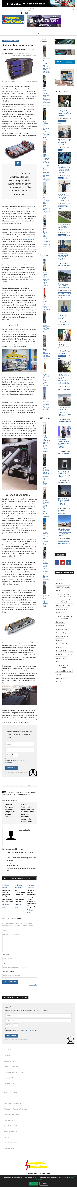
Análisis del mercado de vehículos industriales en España (64, 226)
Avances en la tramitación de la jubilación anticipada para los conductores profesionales (64, 112)
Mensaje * (6, 930)
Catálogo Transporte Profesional (14, 1103)
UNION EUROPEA (62, 510)
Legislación (66, 633)
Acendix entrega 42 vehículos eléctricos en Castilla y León (46, 538)
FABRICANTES (61, 235)
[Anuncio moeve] (65, 62)
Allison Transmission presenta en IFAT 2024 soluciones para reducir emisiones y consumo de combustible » (27, 812)
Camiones (20, 792)
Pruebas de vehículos (11, 1067)
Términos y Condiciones (28, 1030)
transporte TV (8, 1078)
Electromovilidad (30, 792)
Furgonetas (60, 626)
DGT (69, 605)
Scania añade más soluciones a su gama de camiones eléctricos (64, 474)
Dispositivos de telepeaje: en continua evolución (47, 405)
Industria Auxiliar (61, 629)
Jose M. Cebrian (9, 53)
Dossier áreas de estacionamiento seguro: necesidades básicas (48, 353)
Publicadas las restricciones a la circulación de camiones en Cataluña (63, 256)
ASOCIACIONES (62, 206)
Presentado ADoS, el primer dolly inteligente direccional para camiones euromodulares (7, 896)
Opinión (69, 654)
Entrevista (61, 324)
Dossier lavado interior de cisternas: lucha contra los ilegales (46, 279)
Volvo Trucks (60, 682)
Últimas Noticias (9, 1061)
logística (59, 640)
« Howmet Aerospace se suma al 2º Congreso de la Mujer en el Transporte (10, 810)
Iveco (58, 633)
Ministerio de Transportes (64, 651)
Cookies (6, 1137)
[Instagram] (68, 562)
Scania (58, 662)
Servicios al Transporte (63, 671)
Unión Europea (61, 678)
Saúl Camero (66, 178)
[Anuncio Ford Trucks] (38, 3)
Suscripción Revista (10, 1120)
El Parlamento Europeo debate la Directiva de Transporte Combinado (63, 501)
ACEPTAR (33, 1183)
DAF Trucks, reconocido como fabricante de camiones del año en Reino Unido (46, 475)
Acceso (22, 10)
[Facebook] (57, 562)
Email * (5, 963)
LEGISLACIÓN (61, 121)
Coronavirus (60, 605)
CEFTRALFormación (63, 587)
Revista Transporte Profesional (13, 1072)
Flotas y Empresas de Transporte (64, 617)
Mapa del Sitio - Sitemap (11, 1143)
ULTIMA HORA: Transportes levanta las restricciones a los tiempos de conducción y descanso (64, 444)
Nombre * (6, 955)
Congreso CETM (9, 1083)
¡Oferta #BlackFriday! (10, 1092)
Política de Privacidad (11, 1131)
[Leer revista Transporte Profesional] (65, 77)
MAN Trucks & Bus (62, 644)
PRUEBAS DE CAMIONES (64, 293)
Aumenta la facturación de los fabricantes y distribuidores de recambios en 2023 (64, 197)
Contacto (28, 10)
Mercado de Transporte (11, 1050)
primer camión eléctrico (26, 239)
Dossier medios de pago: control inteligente (46, 305)
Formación (59, 622)
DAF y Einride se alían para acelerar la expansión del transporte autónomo (46, 237)
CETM (59, 150)
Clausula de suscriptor (11, 1126)
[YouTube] (62, 562)
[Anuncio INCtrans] (51, 21)
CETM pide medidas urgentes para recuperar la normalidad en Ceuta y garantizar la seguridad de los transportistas (32, 899)
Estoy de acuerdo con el (16, 761)
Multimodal (59, 654)
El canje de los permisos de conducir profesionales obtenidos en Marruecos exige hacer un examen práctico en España (64, 378)
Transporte (11, 792)
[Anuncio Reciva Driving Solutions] (65, 41)
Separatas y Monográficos (12, 1098)
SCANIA (60, 178)
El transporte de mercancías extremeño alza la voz (63, 345)
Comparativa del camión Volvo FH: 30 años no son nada (64, 285)
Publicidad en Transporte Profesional (15, 1109)
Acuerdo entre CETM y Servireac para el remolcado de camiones (64, 141)
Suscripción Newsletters (11, 1115)
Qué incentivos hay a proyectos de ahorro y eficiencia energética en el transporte (20, 896)
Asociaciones (60, 580)
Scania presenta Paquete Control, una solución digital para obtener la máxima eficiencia (64, 169)
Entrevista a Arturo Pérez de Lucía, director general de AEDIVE (64, 316)
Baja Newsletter (9, 1148)
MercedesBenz (8, 794)
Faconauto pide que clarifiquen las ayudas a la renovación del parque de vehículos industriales (64, 411)
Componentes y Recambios (10, 40)
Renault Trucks (61, 658)
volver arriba (33, 985)
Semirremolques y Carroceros (64, 666)
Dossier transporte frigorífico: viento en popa (46, 329)
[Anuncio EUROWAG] (65, 52)
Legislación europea (62, 636)
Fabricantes (60, 613)
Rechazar (44, 1183)
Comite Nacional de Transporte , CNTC (64, 595)
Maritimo (59, 647)
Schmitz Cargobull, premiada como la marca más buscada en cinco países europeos (64, 532)
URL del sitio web (8, 972)
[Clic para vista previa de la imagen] (19, 68)
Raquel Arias (65, 150)
